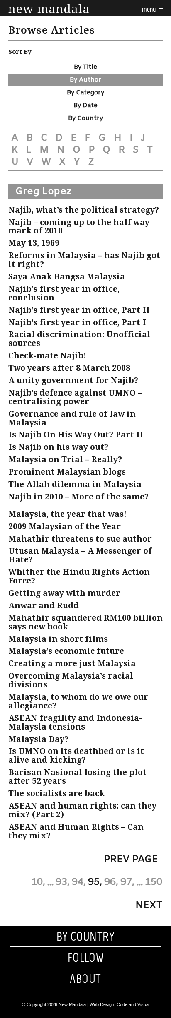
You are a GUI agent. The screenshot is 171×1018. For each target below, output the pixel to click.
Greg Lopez (43, 191)
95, (95, 882)
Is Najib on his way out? (58, 447)
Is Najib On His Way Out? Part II (76, 434)
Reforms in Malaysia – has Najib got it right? (84, 260)
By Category (85, 93)
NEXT (149, 905)
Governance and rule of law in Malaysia (72, 418)
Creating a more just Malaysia (72, 663)
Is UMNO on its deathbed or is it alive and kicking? (76, 756)
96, (111, 882)
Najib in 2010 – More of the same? (78, 497)
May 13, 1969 (33, 243)
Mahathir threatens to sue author (80, 539)
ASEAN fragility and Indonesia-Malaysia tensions (75, 722)
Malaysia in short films (58, 639)
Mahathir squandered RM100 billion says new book (85, 622)
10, (38, 882)
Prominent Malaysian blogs (67, 472)
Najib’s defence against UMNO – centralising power (75, 397)
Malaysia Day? (38, 739)
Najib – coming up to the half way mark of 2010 (78, 227)
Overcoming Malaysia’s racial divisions (70, 680)
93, (63, 882)
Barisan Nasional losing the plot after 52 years (77, 777)
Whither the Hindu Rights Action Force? (79, 576)
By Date (85, 105)
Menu (149, 9)
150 (153, 882)
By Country (85, 118)
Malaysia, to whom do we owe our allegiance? (78, 701)
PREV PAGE (131, 859)
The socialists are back (56, 793)
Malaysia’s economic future (66, 651)
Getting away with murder (64, 593)
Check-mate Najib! (47, 355)
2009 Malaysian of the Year (64, 526)
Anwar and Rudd (43, 605)
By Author (85, 80)
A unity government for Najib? (73, 380)
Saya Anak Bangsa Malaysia (66, 276)
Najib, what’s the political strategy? (83, 210)
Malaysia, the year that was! (67, 514)
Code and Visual (133, 1004)
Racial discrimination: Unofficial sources (79, 339)
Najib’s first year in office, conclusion (64, 293)
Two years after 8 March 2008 (69, 368)
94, (79, 882)
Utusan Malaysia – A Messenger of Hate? (80, 555)
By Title (85, 67)
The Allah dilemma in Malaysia (75, 484)
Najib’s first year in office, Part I (77, 322)
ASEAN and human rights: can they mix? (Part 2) (82, 810)
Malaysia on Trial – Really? (65, 459)
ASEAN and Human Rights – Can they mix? (76, 831)
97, (127, 882)
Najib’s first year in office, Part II (79, 310)
